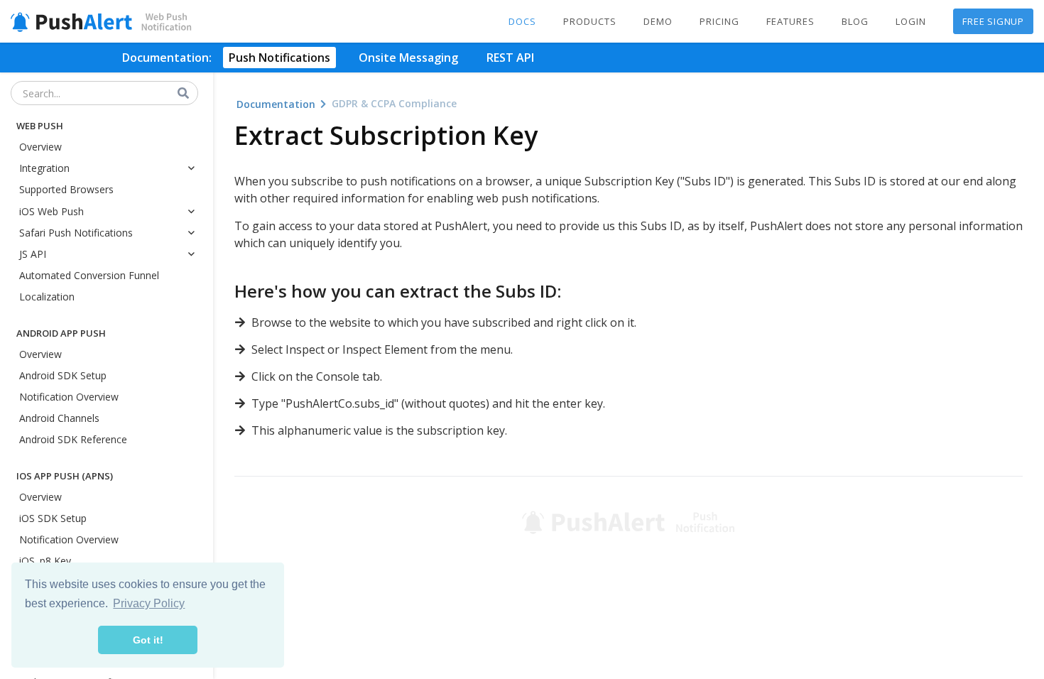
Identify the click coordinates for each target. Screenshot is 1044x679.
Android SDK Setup (63, 375)
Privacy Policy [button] (149, 603)
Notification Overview (69, 396)
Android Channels (59, 418)
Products (589, 21)
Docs (522, 21)
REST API (510, 57)
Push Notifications (279, 57)
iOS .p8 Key (45, 560)
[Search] (184, 93)
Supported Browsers (66, 189)
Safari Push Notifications (76, 232)
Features (790, 21)
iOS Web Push (51, 211)
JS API (32, 254)
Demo (658, 21)
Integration (44, 168)
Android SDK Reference (73, 439)
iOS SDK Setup (53, 518)
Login (911, 21)
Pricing (719, 21)
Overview (40, 146)
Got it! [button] (148, 640)
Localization (47, 296)
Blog (855, 21)
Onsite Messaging (408, 57)
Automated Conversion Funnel (89, 275)
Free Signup (993, 21)
